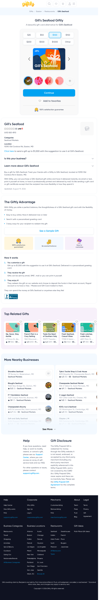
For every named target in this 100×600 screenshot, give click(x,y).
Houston (40, 543)
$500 (41, 42)
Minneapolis (41, 550)
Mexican (54, 547)
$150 (68, 35)
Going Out (7, 554)
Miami (29, 550)
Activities (7, 543)
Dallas (29, 539)
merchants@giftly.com (59, 517)
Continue (49, 92)
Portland (30, 562)
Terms (85, 505)
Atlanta (30, 531)
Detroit (29, 543)
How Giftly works (9, 509)
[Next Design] (69, 59)
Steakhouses (65, 531)
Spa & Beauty (9, 547)
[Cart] (63, 4)
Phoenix (40, 558)
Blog (75, 516)
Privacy (86, 509)
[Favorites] (56, 4)
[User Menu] (72, 4)
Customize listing (57, 505)
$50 (42, 35)
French (63, 535)
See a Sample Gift (49, 230)
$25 (29, 35)
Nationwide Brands (10, 558)
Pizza (63, 539)
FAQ (5, 513)
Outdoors (7, 550)
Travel (6, 535)
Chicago (40, 535)
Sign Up (30, 509)
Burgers (63, 543)
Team (76, 505)
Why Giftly (30, 505)
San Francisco (42, 566)
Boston (29, 535)
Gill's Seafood (63, 11)
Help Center (8, 505)
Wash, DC (30, 574)
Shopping (7, 539)
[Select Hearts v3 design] (59, 80)
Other (68, 42)
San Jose (30, 570)
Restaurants (8, 531)
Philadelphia (31, 558)
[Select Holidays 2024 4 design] (28, 80)
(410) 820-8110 (10, 133)
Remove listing (56, 509)
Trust (75, 513)
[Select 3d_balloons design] (49, 80)
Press (76, 509)
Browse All (40, 574)
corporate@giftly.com (35, 517)
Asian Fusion (55, 539)
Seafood (54, 531)
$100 (55, 35)
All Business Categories (12, 562)
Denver (39, 539)
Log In (29, 513)
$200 (29, 42)
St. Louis (40, 562)
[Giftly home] (28, 4)
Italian (53, 535)
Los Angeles (41, 547)
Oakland (40, 554)
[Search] (49, 4)
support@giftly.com (31, 473)
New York (30, 554)
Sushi (52, 543)
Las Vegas (30, 547)
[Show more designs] (69, 80)
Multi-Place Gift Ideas (82, 531)
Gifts (31, 11)
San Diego (31, 566)
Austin (39, 531)
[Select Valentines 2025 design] (38, 80)
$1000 (55, 42)
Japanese (64, 547)
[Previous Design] (29, 59)
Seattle (40, 570)
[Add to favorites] (49, 101)
